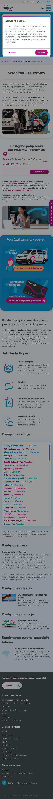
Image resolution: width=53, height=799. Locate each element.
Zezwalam (41, 52)
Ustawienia (12, 52)
